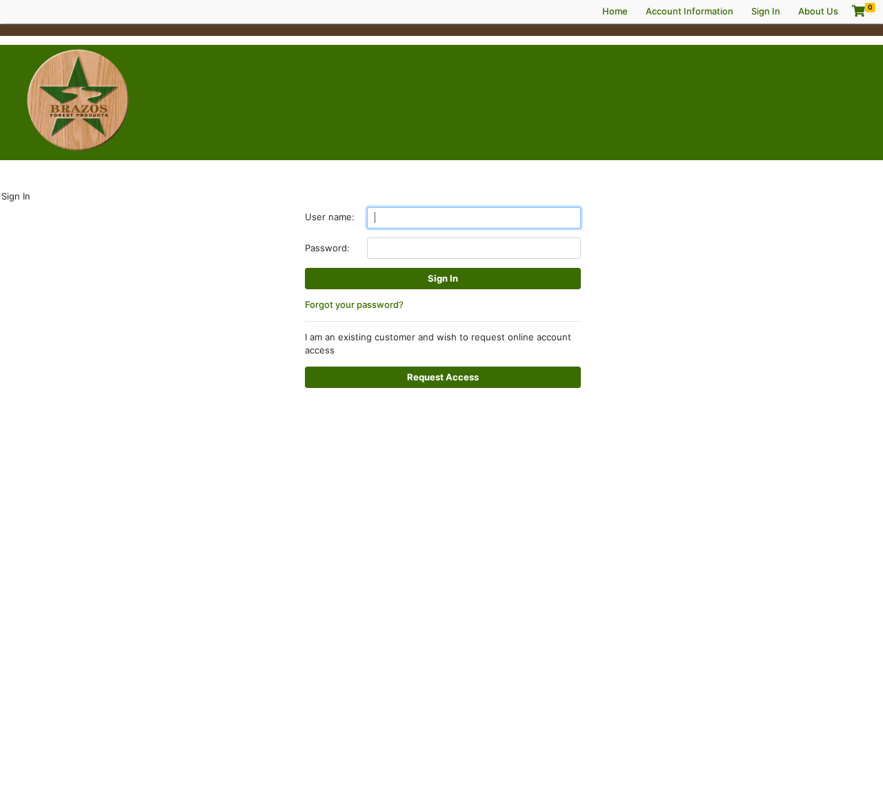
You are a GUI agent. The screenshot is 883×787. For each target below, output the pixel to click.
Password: (327, 247)
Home (615, 11)
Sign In (765, 11)
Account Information (689, 11)
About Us (818, 11)
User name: (330, 216)
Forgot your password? (354, 304)
